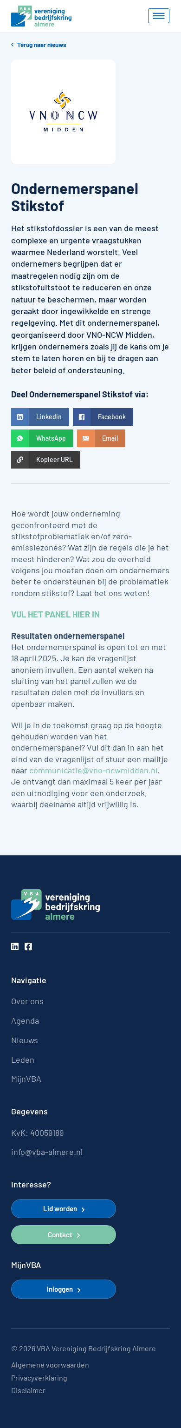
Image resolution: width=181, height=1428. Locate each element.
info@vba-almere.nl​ (47, 1152)
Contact (60, 1234)
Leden (22, 1060)
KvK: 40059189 (37, 1133)
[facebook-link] (28, 946)
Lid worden (60, 1208)
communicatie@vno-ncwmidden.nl (93, 770)
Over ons (27, 1001)
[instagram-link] (15, 946)
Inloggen (60, 1289)
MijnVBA (26, 1079)
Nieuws (24, 1040)
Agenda (25, 1021)
